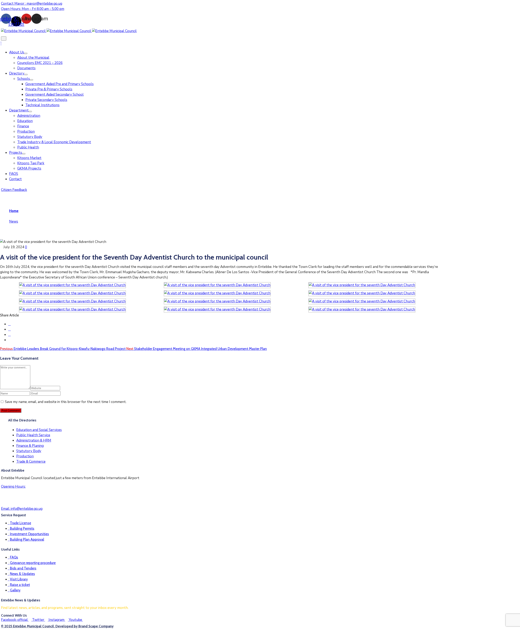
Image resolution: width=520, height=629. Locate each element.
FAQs (14, 557)
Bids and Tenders (23, 568)
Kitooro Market (29, 158)
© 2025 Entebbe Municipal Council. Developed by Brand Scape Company (57, 626)
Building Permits (22, 528)
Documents (26, 68)
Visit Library (19, 579)
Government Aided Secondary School (54, 94)
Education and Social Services (39, 430)
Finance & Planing (30, 445)
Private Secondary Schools (46, 99)
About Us (16, 52)
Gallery (15, 590)
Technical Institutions (42, 105)
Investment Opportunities (29, 534)
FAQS (13, 173)
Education (25, 121)
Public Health (28, 147)
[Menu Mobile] (3, 38)
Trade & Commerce (31, 461)
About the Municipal (33, 57)
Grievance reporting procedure (33, 563)
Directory (16, 73)
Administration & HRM (33, 440)
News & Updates (22, 574)
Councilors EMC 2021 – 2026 (40, 63)
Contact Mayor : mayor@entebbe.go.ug (31, 3)
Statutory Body (29, 136)
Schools (23, 78)
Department (19, 110)
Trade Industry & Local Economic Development (54, 142)
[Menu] (25, 53)
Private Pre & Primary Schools (48, 89)
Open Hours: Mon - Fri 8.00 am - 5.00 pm (32, 8)
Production (26, 131)
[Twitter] (9, 329)
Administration (28, 115)
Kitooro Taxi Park (30, 163)
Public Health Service (33, 435)
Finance (23, 126)
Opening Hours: (13, 486)
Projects (15, 152)
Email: (21, 508)
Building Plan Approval (27, 539)
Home (13, 211)
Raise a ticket (20, 585)
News (13, 221)
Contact (15, 179)
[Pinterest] (9, 334)
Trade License (20, 523)
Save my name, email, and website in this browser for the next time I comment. (65, 401)
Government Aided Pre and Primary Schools (59, 84)
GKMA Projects (29, 168)
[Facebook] (9, 324)
